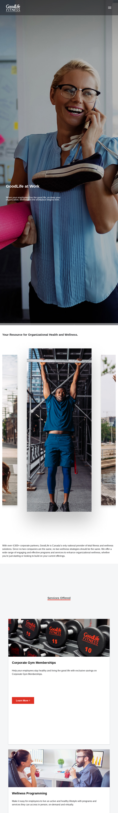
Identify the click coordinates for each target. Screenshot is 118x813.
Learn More (23, 700)
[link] (12, 7)
